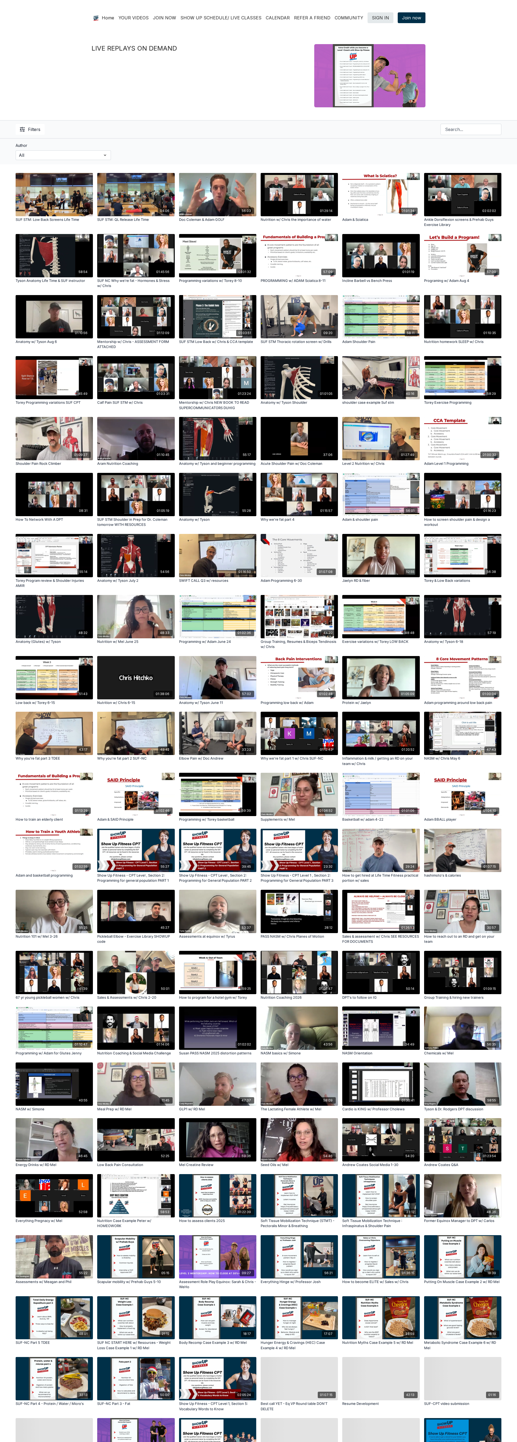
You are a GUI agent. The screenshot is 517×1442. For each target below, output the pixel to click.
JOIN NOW (164, 17)
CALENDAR (278, 17)
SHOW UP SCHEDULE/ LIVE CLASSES (220, 17)
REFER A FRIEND (312, 17)
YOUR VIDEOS (133, 17)
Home (108, 17)
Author (21, 145)
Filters (34, 129)
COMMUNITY (349, 17)
